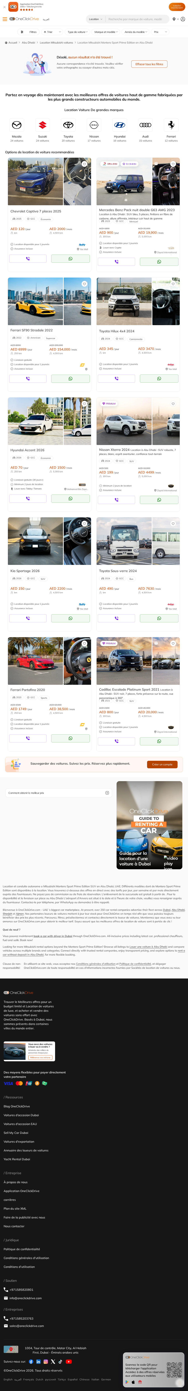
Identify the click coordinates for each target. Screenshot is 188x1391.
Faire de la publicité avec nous (24, 1217)
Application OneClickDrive (31, 5)
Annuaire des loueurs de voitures (26, 1150)
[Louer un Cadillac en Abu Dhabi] (124, 661)
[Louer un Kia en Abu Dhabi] (35, 541)
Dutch (39, 1379)
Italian (95, 1379)
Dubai (166, 909)
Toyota (68, 138)
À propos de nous (16, 1182)
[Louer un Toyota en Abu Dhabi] (124, 301)
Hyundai (119, 138)
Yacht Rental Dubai (17, 1159)
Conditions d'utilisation (19, 1267)
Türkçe (62, 1379)
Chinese (84, 1379)
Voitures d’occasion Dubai (21, 1115)
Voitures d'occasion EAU (20, 1124)
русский (50, 1379)
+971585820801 (21, 1289)
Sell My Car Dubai (16, 1133)
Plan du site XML (15, 1208)
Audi (145, 138)
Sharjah (7, 913)
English (8, 1379)
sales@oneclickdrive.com (27, 1326)
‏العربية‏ (17, 1379)
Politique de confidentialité (135, 963)
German (106, 1379)
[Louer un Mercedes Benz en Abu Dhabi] (124, 181)
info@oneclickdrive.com (26, 1298)
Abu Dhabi (28, 42)
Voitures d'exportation (19, 1141)
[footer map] (11, 1349)
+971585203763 (21, 1318)
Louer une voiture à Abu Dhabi (148, 946)
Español (72, 1379)
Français (28, 1379)
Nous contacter (14, 1226)
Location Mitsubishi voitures (56, 42)
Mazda (16, 138)
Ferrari (171, 138)
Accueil (12, 42)
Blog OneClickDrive (17, 1106)
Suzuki (42, 138)
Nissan (94, 138)
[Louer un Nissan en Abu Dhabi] (124, 421)
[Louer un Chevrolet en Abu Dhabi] (35, 181)
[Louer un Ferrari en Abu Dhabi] (35, 301)
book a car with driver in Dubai (53, 936)
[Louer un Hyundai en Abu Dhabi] (35, 421)
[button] (4, 19)
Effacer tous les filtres (149, 64)
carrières (10, 1200)
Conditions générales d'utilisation (95, 963)
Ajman (20, 913)
